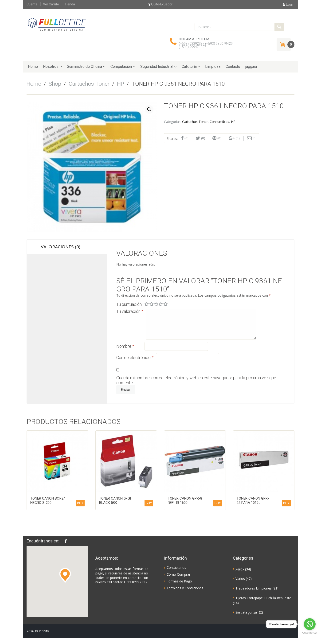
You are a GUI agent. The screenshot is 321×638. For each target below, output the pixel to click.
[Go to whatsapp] (310, 624)
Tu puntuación (129, 304)
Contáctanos (176, 567)
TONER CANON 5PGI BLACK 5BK (115, 500)
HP (120, 84)
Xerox (239, 569)
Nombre (125, 346)
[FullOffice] (57, 24)
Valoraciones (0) (60, 247)
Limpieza (212, 66)
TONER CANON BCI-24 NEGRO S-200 (47, 500)
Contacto (233, 66)
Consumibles (219, 121)
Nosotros (51, 66)
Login (290, 4)
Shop (55, 84)
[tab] (67, 247)
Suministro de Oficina (84, 66)
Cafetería (189, 66)
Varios (240, 578)
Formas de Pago (179, 581)
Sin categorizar (246, 612)
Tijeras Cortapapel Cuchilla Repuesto (263, 598)
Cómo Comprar (178, 574)
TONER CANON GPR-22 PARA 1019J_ (253, 500)
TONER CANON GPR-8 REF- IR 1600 (185, 500)
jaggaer (251, 66)
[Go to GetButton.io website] (309, 633)
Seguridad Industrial (156, 66)
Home (33, 66)
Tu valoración (129, 311)
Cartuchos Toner (89, 84)
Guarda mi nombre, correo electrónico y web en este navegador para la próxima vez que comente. (196, 380)
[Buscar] (279, 27)
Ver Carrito (51, 4)
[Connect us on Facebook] (67, 541)
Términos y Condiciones (185, 588)
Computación (121, 66)
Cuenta (32, 4)
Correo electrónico (134, 357)
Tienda (70, 4)
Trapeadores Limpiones (253, 588)
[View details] (57, 461)
